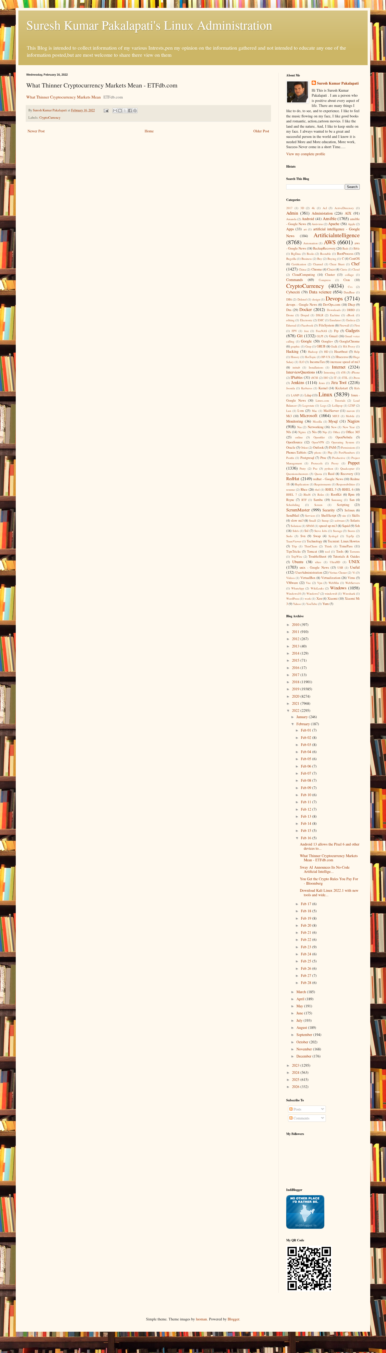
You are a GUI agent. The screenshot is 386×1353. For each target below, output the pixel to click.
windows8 (331, 593)
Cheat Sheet (337, 264)
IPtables (296, 377)
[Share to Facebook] (130, 110)
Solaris (355, 520)
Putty (303, 468)
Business (306, 259)
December (304, 1056)
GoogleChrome (350, 341)
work (308, 598)
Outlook (318, 447)
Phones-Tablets (296, 452)
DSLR (319, 315)
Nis (314, 432)
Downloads (334, 310)
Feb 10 (306, 794)
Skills (356, 515)
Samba (318, 499)
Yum (325, 604)
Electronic (306, 320)
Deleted (302, 299)
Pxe (315, 468)
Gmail (333, 336)
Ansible (329, 218)
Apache (333, 223)
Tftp (294, 546)
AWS (330, 242)
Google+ (327, 341)
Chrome (316, 269)
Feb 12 (306, 809)
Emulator (335, 320)
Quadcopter (347, 468)
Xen (319, 598)
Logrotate (308, 405)
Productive (338, 458)
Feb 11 (306, 801)
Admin (292, 213)
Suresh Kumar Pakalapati (338, 83)
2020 (296, 696)
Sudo (289, 536)
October (302, 1041)
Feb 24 (306, 953)
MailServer (331, 410)
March (301, 991)
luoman (201, 1318)
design (316, 299)
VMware (292, 582)
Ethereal (291, 325)
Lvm (301, 410)
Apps (290, 228)
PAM (332, 447)
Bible (356, 248)
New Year (349, 427)
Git (300, 336)
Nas (299, 427)
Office (336, 432)
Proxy (335, 463)
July (300, 1020)
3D (302, 208)
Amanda (291, 219)
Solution (296, 526)
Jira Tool (339, 382)
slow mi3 (297, 520)
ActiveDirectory (344, 208)
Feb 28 (306, 982)
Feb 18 (306, 910)
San (352, 499)
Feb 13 (306, 816)
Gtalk (334, 346)
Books (310, 254)
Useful (355, 567)
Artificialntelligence (337, 235)
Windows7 (313, 593)
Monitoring (294, 421)
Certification (298, 264)
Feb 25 (306, 960)
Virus (351, 578)
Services (310, 515)
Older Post (261, 130)
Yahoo (297, 604)
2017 (289, 208)
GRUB (321, 346)
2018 (296, 681)
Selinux (350, 510)
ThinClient (310, 546)
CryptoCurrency (49, 117)
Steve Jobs (320, 531)
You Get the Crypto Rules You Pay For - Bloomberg (329, 881)
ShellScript (328, 515)
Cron (346, 280)
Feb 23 (306, 946)
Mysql (333, 421)
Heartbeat (341, 351)
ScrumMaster (298, 510)
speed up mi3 (328, 525)
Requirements (322, 484)
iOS (343, 372)
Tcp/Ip (350, 536)
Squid (346, 525)
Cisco (331, 269)
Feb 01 (306, 730)
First (357, 325)
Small (312, 520)
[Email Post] (105, 110)
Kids (357, 388)
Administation (322, 213)
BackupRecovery (324, 248)
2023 (296, 1065)
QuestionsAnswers (297, 474)
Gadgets (353, 330)
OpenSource (294, 442)
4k (313, 208)
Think (328, 546)
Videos (290, 578)
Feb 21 (306, 932)
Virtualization (330, 578)
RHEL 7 (291, 494)
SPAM (310, 526)
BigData (296, 254)
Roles (320, 494)
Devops (334, 298)
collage (349, 275)
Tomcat (312, 551)
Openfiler (319, 437)
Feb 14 (306, 823)
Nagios (353, 421)
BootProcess (345, 253)
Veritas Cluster (338, 572)
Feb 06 (306, 766)
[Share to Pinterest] (135, 110)
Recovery (347, 473)
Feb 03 (306, 744)
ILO (301, 362)
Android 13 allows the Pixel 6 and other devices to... (329, 846)
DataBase (349, 292)
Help (357, 352)
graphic (295, 346)
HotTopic (310, 357)
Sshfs (296, 531)
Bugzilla (291, 259)
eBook (350, 315)
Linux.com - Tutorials (330, 400)
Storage (337, 531)
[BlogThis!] (120, 110)
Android (308, 218)
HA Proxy (349, 346)
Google (306, 341)
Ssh (357, 525)
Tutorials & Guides (346, 556)
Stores (351, 531)
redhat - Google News (328, 479)
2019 (296, 688)
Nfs (288, 432)
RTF (304, 500)
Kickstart (341, 388)
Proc (323, 457)
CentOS (354, 258)
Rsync (290, 499)
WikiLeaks (317, 588)
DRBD (351, 310)
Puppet (354, 463)
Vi (353, 572)
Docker (305, 309)
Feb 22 (306, 939)
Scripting (343, 504)
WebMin (333, 583)
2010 (296, 624)
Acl (325, 208)
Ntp (324, 432)
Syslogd (333, 536)
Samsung (336, 500)
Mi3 (289, 416)
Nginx (302, 432)
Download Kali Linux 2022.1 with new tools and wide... (329, 892)
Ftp (336, 331)
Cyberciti (293, 291)
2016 (296, 667)
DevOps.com (331, 304)
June (300, 1012)
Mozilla (317, 421)
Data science (320, 292)
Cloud (356, 269)
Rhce (304, 489)
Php (330, 452)
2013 (296, 646)
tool (327, 551)
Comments (301, 1118)
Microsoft (308, 415)
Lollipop (337, 405)
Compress (325, 280)
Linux (325, 394)
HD (326, 352)
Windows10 (293, 593)
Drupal (305, 315)
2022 (296, 710)
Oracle (290, 447)
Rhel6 (307, 494)
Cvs (350, 287)
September (304, 1034)
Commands (294, 279)
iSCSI (314, 378)
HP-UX (325, 357)
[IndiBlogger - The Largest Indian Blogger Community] (305, 1227)
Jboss (356, 378)
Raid (331, 473)
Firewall (344, 325)
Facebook (307, 325)
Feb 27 (306, 975)
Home (149, 130)
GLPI (320, 336)
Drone (290, 315)
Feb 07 (306, 773)
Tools (339, 551)
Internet (339, 367)
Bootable (325, 254)
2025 (296, 1079)
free (306, 331)
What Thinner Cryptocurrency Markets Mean (63, 97)
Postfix (290, 458)
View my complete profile (305, 153)
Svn (302, 536)
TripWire (296, 556)
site (344, 515)
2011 (296, 631)
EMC (321, 320)
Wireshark (349, 593)
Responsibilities (345, 484)
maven (351, 411)
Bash (345, 248)
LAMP (295, 395)
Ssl (306, 530)
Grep (308, 346)
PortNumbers (347, 452)
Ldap (308, 395)
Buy (319, 259)
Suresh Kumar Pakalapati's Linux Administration (149, 24)
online (299, 437)
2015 (296, 660)
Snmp (325, 520)
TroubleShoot (317, 556)
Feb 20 (306, 925)
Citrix (343, 269)
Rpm (351, 494)
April (300, 998)
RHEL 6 (347, 489)
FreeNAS (321, 331)
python (329, 468)
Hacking (292, 351)
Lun (288, 411)
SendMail (292, 515)
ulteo (318, 562)
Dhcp (351, 304)
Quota (318, 474)
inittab (296, 367)
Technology (314, 541)
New (334, 427)
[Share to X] (125, 110)
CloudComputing (303, 274)
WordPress (292, 598)
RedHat (292, 478)
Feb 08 (306, 780)
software (340, 520)
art (305, 229)
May (300, 1005)
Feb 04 (306, 751)
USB (340, 567)
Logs (323, 405)
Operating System (342, 442)
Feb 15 (306, 830)
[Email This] (115, 110)
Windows (338, 588)
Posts (297, 1109)
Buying (331, 259)
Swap (317, 536)
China (302, 269)
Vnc (308, 583)
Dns (288, 310)
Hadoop (313, 352)
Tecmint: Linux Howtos (344, 541)
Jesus (322, 383)
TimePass (346, 546)
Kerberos (306, 388)
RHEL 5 (331, 489)
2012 (296, 638)
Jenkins (297, 382)
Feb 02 (306, 737)
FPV (294, 331)
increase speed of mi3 (345, 362)
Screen (318, 505)
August (302, 1027)
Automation (310, 243)
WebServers (352, 583)
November (304, 1048)
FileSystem (326, 325)
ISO (326, 378)
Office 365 (353, 432)
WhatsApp (297, 588)
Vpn (319, 583)
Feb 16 (306, 837)
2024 (296, 1072)
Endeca (350, 320)
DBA (289, 299)
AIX (348, 213)
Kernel (323, 388)
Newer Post (36, 130)
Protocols (316, 463)
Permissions (348, 447)
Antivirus (317, 224)
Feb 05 (306, 758)
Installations (316, 367)
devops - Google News (301, 304)
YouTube (311, 604)
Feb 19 (306, 918)
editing (290, 320)
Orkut (304, 447)
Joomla (290, 388)
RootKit (336, 494)
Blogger (233, 1318)
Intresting (329, 372)
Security (328, 509)
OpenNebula (344, 437)
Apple (351, 224)
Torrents (355, 551)
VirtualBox (307, 578)
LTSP (351, 405)
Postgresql (307, 457)
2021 (296, 703)
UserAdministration (308, 572)
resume (290, 489)
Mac (314, 411)
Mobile (350, 416)
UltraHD (335, 562)
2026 (296, 1086)
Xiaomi (332, 598)
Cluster (330, 274)
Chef (355, 264)
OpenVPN (318, 442)
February (303, 723)
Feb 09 (306, 787)
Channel (318, 264)
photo (317, 452)
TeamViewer (293, 541)
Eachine (335, 315)
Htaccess (342, 357)
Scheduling (293, 505)
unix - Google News (314, 567)
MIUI (335, 416)
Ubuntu (297, 561)
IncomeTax (317, 362)
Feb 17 (306, 903)
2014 (296, 653)
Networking (316, 427)
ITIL (345, 378)
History (295, 357)
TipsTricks (293, 551)
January (302, 716)
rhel (317, 489)
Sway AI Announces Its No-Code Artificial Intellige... (325, 869)
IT (335, 378)
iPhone (355, 372)
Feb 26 (306, 968)
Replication (302, 484)
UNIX (354, 561)
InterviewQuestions (300, 372)
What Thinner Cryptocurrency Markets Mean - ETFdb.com (329, 858)
